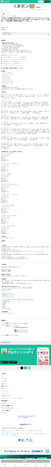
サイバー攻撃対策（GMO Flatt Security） (39, 433)
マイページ (46, 466)
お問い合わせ (4, 383)
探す (15, 466)
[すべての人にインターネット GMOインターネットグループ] (22, 451)
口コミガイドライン (5, 393)
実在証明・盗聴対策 (5, 433)
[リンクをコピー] (33, 367)
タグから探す (4, 378)
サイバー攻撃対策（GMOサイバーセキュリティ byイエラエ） (20, 433)
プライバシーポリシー (6, 390)
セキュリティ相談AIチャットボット (8, 432)
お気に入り (25, 466)
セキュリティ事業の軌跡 (12, 435)
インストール (40, 1)
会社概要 (3, 403)
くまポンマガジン (5, 412)
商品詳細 (3, 40)
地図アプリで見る (21, 331)
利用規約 (3, 388)
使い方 (3, 376)
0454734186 (16, 335)
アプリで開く (47, 1)
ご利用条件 (3, 264)
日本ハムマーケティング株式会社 (10, 16)
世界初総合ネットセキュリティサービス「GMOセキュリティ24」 (13, 430)
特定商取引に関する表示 (6, 395)
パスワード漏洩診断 (29, 430)
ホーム (5, 466)
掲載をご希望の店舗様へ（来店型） (8, 407)
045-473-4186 (3, 290)
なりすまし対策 (4, 435)
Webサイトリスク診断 (37, 430)
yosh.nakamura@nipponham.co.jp (7, 296)
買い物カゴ (36, 466)
